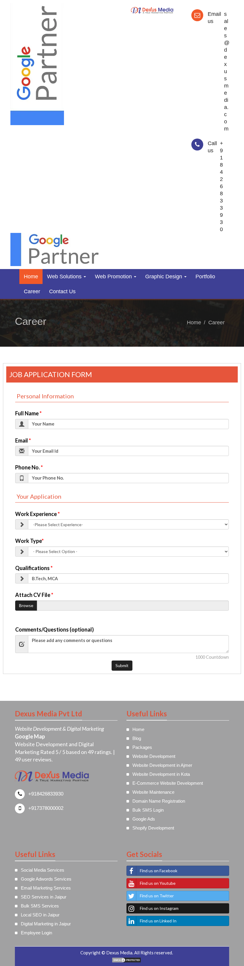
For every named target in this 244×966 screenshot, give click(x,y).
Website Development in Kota (161, 774)
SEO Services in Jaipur (43, 896)
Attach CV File (34, 595)
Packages (142, 747)
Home (31, 276)
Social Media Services (42, 870)
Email (23, 440)
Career (32, 291)
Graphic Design (164, 276)
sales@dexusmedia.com (226, 71)
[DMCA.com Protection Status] (126, 959)
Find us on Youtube (158, 883)
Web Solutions (65, 276)
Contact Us (62, 291)
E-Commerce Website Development (167, 783)
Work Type (29, 540)
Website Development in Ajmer (162, 765)
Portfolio (205, 276)
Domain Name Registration (158, 801)
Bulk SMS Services (40, 905)
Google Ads (143, 818)
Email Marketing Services (46, 887)
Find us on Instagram (159, 908)
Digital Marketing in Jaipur (46, 923)
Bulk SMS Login (148, 810)
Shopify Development (153, 827)
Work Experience (37, 514)
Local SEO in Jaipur (40, 914)
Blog (136, 738)
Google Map (30, 736)
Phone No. (29, 467)
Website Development (153, 756)
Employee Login (36, 932)
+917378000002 (45, 808)
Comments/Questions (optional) (54, 629)
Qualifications (34, 568)
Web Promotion (114, 276)
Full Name (28, 413)
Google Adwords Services (46, 878)
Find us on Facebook (158, 870)
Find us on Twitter (157, 895)
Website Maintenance (153, 792)
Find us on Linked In (158, 920)
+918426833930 (221, 186)
